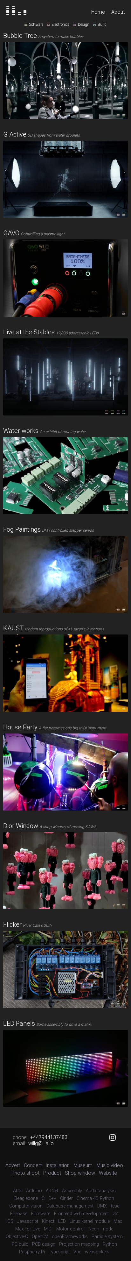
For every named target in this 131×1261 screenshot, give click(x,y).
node (108, 1229)
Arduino (34, 1191)
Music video (109, 1165)
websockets (97, 1252)
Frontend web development (81, 1213)
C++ (52, 1198)
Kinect (48, 1221)
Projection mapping (79, 1244)
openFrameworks (70, 1236)
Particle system (107, 1236)
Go (116, 1213)
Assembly (72, 1191)
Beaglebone (26, 1198)
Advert (12, 1165)
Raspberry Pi (32, 1252)
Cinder (66, 1198)
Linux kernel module (90, 1221)
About (118, 12)
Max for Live (27, 1229)
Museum (83, 1165)
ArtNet (52, 1191)
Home (98, 12)
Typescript (59, 1252)
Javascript (27, 1221)
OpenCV (40, 1236)
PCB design (43, 1244)
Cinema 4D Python (95, 1198)
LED (62, 1221)
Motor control (70, 1229)
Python (110, 1244)
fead (115, 1206)
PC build (20, 1244)
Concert (33, 1165)
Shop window (80, 1173)
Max (118, 1221)
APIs (17, 1191)
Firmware (40, 1213)
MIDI (48, 1229)
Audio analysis (101, 1191)
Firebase (18, 1213)
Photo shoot (25, 1173)
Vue (77, 1252)
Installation (57, 1165)
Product (52, 1173)
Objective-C (17, 1236)
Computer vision (26, 1206)
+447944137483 (48, 1137)
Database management (69, 1206)
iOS (9, 1221)
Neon (93, 1229)
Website (108, 1173)
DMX (102, 1206)
